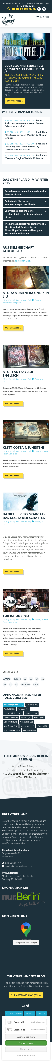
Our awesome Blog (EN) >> (26, 995)
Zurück (17, 678)
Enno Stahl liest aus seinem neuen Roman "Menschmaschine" (24, 123)
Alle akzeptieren (26, 1043)
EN (39, 9)
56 (4, 684)
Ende (35, 684)
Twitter (15, 785)
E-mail (21, 785)
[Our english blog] (21, 9)
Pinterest (42, 785)
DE (44, 9)
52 (25, 678)
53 (31, 678)
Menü (44, 17)
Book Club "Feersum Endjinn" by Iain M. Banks (26, 157)
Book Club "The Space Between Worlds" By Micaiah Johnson (26, 135)
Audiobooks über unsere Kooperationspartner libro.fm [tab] (20, 203)
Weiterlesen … (16, 101)
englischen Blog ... (23, 260)
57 (10, 684)
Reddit (26, 785)
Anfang (6, 678)
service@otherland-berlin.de (18, 866)
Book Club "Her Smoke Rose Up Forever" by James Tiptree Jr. (24, 68)
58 (16, 684)
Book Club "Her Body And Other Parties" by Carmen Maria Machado (26, 146)
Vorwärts (25, 684)
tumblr (37, 785)
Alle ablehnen (26, 1049)
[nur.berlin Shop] (23, 905)
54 (37, 678)
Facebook (10, 785)
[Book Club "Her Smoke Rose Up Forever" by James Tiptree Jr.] (26, 58)
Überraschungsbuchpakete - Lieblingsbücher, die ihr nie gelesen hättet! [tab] (23, 214)
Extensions (19, 1029)
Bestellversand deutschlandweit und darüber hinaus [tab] (24, 193)
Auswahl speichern (26, 1036)
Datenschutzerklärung (26, 1055)
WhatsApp (31, 785)
